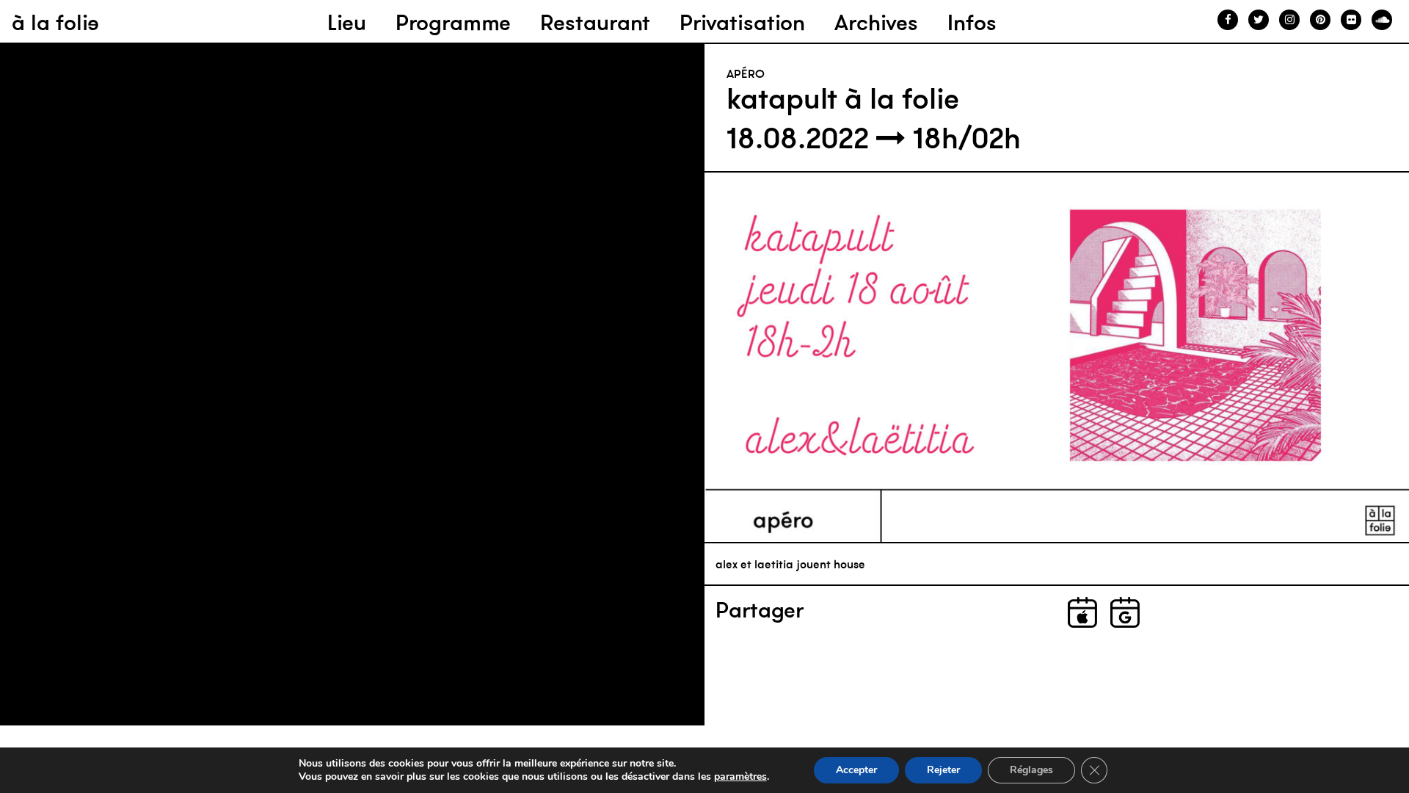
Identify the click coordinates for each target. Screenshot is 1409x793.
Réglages (1031, 770)
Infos (972, 22)
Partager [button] (760, 610)
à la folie (55, 22)
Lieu (346, 22)
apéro (746, 73)
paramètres (740, 776)
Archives (876, 22)
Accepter (856, 770)
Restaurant (595, 22)
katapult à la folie (843, 98)
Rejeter (943, 770)
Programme (453, 22)
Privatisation (742, 22)
